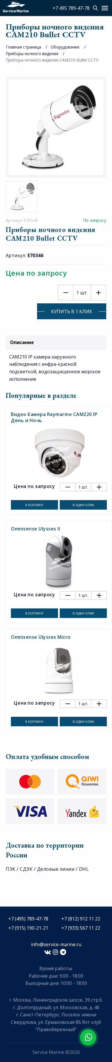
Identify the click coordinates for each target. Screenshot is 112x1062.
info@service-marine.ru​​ (56, 944)
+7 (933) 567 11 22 (80, 928)
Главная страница (23, 47)
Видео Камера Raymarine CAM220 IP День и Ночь (54, 417)
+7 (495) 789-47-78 (28, 919)
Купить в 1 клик (71, 311)
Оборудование (65, 47)
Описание (22, 342)
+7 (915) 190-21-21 (28, 928)
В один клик (83, 505)
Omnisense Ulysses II (35, 529)
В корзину (34, 505)
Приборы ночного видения (32, 53)
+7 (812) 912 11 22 (80, 919)
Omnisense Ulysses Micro (41, 637)
